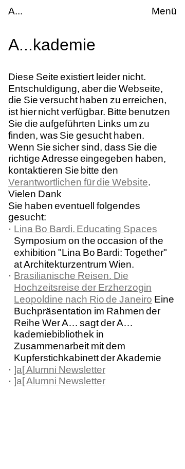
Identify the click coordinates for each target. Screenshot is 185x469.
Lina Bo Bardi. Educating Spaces (85, 228)
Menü (164, 11)
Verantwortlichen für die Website (78, 182)
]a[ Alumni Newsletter (59, 369)
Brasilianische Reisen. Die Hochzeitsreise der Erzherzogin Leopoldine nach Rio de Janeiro (83, 287)
